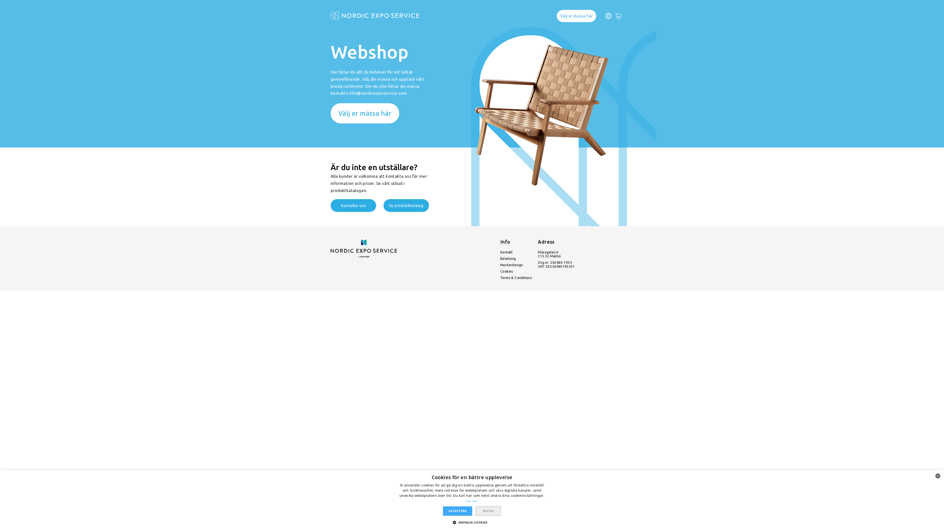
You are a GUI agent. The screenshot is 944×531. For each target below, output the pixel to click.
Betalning (508, 259)
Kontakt (506, 252)
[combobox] (937, 475)
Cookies (506, 271)
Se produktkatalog (406, 205)
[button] (471, 522)
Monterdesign (511, 265)
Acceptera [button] (458, 511)
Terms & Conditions (516, 278)
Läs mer (472, 501)
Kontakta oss (353, 205)
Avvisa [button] (488, 511)
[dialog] (472, 500)
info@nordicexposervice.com (378, 93)
